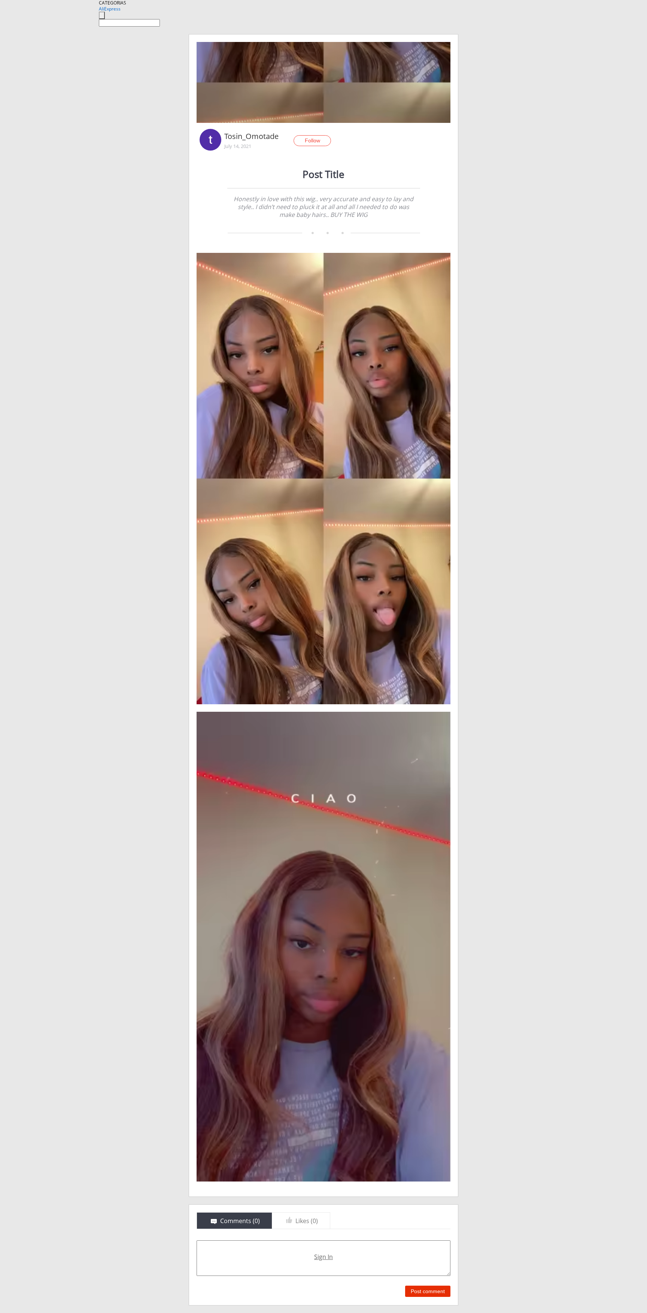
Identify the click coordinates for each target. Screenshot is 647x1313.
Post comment (428, 1291)
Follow (312, 140)
